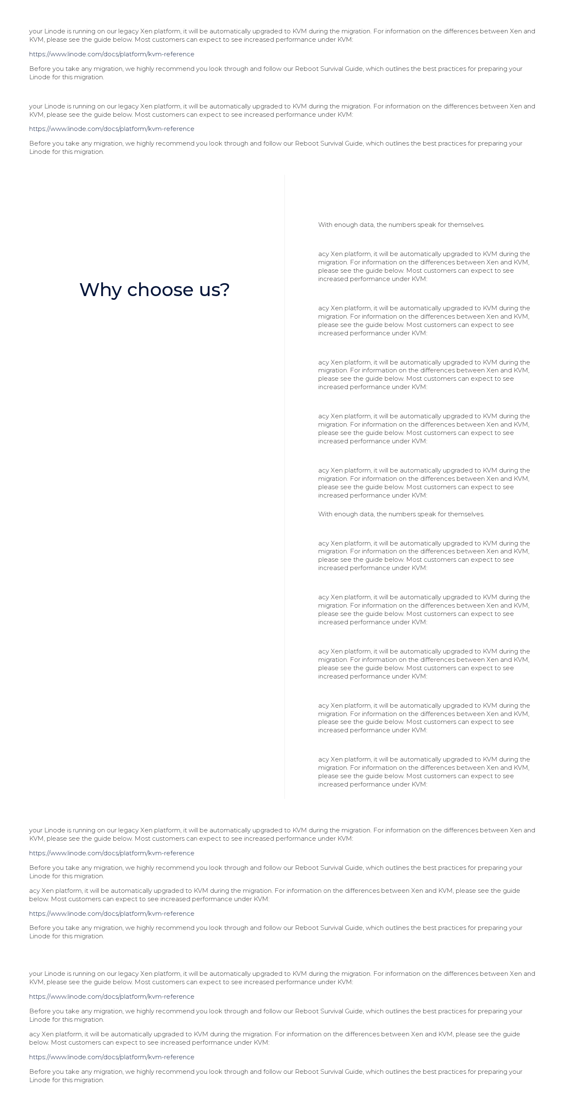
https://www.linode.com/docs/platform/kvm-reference (112, 54)
